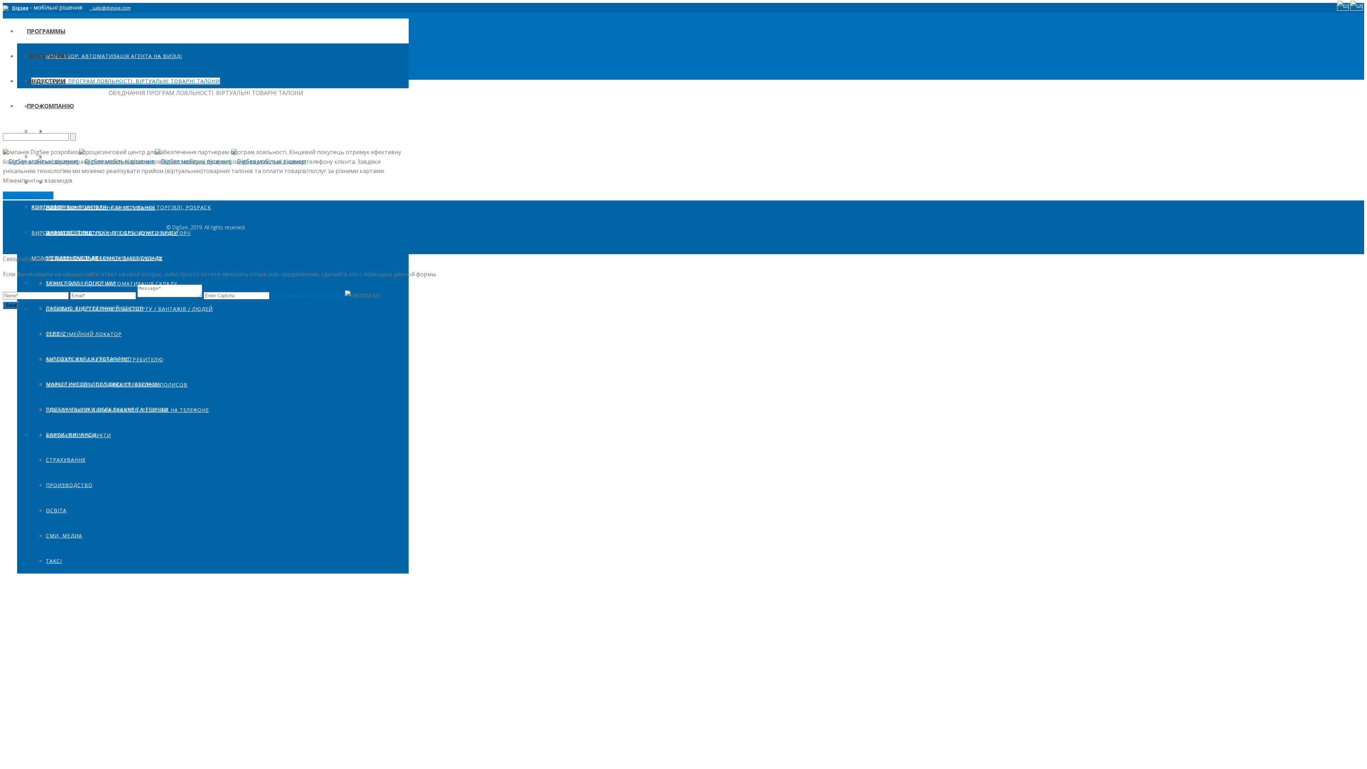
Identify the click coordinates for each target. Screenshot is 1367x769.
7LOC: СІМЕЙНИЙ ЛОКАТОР (84, 334)
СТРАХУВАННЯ (65, 459)
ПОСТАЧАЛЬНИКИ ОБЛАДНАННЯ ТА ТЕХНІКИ (107, 409)
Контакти (46, 206)
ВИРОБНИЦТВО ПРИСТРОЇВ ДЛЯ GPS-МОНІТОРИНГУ (104, 232)
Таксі (54, 561)
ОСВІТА (56, 510)
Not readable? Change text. (307, 295)
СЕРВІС (56, 333)
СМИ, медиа (64, 535)
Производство (69, 485)
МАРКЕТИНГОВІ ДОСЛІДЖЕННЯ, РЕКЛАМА (103, 384)
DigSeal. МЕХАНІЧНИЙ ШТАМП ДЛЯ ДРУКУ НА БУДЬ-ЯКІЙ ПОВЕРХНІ (125, 131)
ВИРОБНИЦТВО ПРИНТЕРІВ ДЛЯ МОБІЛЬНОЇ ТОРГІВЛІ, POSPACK (121, 207)
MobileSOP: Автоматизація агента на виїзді (114, 56)
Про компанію (50, 106)
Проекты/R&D (48, 56)
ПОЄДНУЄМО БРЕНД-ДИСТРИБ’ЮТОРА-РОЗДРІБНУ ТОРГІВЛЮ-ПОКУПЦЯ (131, 106)
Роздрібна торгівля (76, 207)
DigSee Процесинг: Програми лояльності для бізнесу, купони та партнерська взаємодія (184, 182)
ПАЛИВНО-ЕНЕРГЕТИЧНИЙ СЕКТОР (94, 308)
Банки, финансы (71, 434)
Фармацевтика (69, 232)
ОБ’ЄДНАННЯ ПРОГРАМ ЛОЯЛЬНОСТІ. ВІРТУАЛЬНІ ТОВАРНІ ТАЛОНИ (125, 81)
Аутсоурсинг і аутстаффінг (88, 358)
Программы (46, 31)
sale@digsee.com (112, 8)
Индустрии (46, 81)
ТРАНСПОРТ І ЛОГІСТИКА (81, 282)
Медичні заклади (72, 257)
